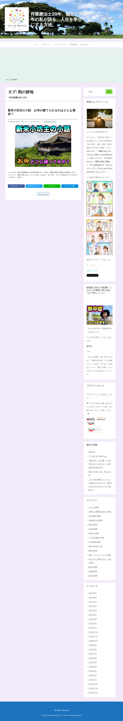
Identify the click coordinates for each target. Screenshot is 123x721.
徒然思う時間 (94, 533)
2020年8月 (93, 649)
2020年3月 (93, 671)
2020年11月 (93, 636)
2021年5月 (93, 610)
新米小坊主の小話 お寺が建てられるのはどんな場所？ (41, 112)
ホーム (36, 44)
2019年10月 (93, 692)
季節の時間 (93, 524)
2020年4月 (93, 667)
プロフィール (46, 44)
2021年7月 (93, 602)
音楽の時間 (93, 576)
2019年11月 (93, 688)
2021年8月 (93, 597)
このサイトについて (60, 44)
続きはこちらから (43, 194)
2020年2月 (93, 675)
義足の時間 (93, 567)
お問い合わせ (85, 44)
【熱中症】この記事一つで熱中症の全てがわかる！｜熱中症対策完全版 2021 (100, 464)
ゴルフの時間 (94, 507)
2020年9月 (93, 645)
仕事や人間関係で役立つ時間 (100, 511)
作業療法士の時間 (95, 520)
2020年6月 (93, 658)
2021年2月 (93, 623)
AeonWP (78, 715)
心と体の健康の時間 (96, 537)
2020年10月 (93, 641)
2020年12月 (93, 632)
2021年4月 (93, 615)
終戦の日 (92, 452)
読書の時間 (93, 571)
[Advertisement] (61, 61)
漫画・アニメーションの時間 (100, 555)
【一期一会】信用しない (98, 456)
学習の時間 (93, 529)
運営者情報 (73, 44)
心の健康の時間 (95, 542)
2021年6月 (93, 606)
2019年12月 (93, 684)
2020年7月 (93, 654)
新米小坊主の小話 (50, 122)
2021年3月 (93, 619)
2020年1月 (93, 679)
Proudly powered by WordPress (51, 715)
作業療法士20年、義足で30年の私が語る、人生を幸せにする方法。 (57, 19)
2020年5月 (93, 662)
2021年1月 (93, 628)
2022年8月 (93, 593)
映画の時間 (93, 550)
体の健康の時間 (95, 516)
